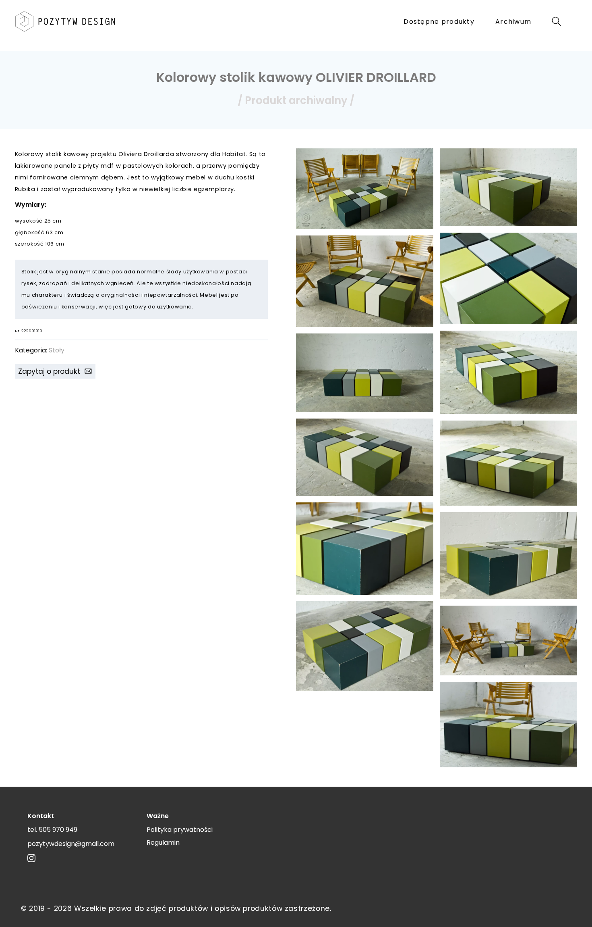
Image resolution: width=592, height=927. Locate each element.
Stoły (56, 350)
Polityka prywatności (180, 829)
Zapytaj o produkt (51, 371)
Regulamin (163, 842)
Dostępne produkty (439, 21)
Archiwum (513, 21)
